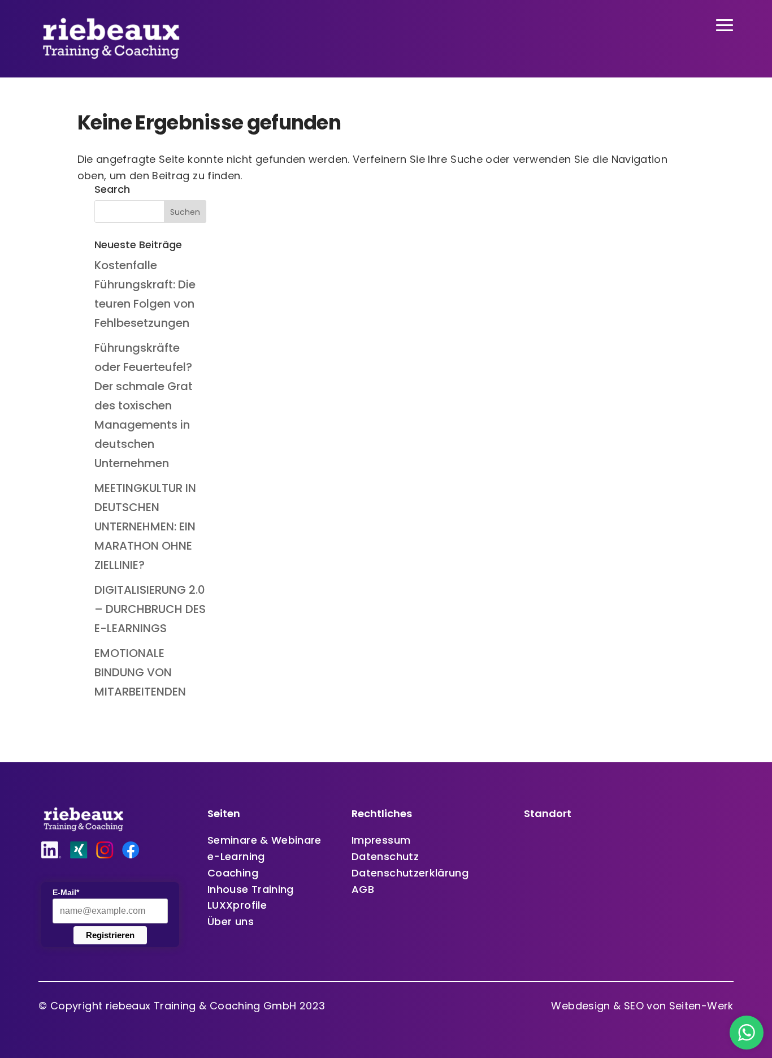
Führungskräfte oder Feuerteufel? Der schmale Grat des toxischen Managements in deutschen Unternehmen (143, 405)
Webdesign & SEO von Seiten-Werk (642, 1006)
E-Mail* (66, 892)
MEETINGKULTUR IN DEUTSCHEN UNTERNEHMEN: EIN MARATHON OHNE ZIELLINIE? (145, 526)
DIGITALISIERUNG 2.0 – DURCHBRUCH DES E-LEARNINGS (150, 609)
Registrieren (110, 935)
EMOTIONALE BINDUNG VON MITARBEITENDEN (140, 672)
